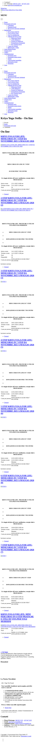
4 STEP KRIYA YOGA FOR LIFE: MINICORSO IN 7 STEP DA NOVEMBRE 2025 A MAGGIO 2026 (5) (17, 343)
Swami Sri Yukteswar (17, 41)
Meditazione (7, 30)
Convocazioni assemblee (14, 60)
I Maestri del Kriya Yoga (14, 36)
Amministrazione (9, 54)
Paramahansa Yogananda (18, 43)
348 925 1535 (17, 3)
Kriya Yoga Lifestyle (13, 32)
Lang (5, 65)
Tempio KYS (8, 51)
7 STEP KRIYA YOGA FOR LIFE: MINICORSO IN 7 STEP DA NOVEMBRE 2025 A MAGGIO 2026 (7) (17, 548)
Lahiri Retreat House (10, 49)
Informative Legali (26, 736)
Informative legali (12, 62)
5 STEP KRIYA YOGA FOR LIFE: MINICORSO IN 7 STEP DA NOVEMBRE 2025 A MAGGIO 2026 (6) (17, 410)
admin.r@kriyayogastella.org (23, 723)
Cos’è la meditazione (13, 35)
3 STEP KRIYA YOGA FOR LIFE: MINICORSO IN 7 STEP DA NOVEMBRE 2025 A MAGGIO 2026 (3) (17, 274)
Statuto (10, 58)
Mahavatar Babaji (16, 38)
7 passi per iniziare (13, 46)
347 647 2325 (25, 3)
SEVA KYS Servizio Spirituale (16, 28)
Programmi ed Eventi (10, 24)
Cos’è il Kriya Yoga (13, 33)
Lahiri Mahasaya (15, 39)
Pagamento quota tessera (14, 57)
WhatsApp (4, 8)
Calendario (11, 25)
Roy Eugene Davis (16, 44)
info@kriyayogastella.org (15, 5)
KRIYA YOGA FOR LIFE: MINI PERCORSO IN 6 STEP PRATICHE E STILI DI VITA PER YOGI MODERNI (17, 617)
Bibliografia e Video (13, 47)
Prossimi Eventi (12, 27)
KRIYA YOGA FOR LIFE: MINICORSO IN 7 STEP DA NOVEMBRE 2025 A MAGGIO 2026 (17, 138)
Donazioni (10, 63)
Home (6, 22)
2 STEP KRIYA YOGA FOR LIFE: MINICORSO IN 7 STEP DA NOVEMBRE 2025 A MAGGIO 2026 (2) (17, 201)
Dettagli (6, 194)
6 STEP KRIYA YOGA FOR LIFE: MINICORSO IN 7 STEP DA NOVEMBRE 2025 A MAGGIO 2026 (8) (17, 479)
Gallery (6, 52)
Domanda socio (12, 55)
